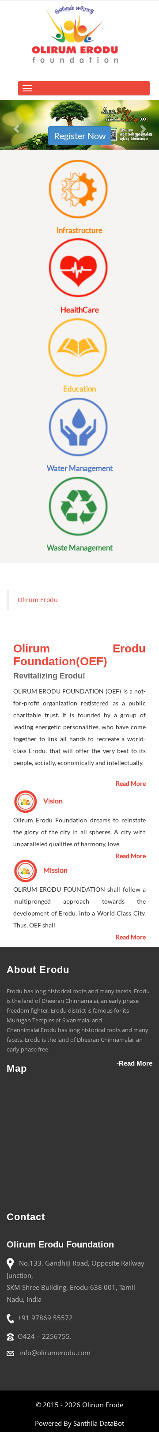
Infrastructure (79, 230)
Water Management (80, 468)
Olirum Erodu (38, 599)
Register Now (80, 135)
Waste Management (80, 547)
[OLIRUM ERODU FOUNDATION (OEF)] (79, 33)
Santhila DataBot (98, 1423)
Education (79, 388)
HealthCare (80, 309)
